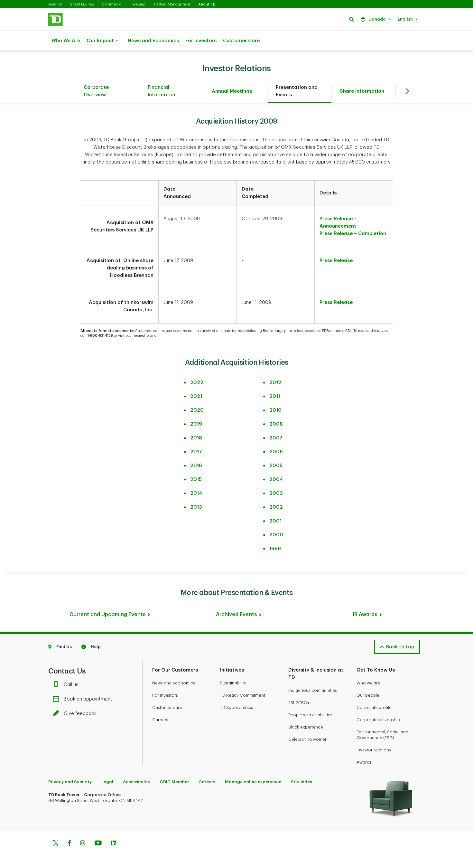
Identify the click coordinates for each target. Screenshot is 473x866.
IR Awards (365, 614)
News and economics (173, 683)
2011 (274, 396)
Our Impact (100, 40)
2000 (276, 534)
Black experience (305, 727)
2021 (196, 396)
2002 (276, 507)
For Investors (201, 40)
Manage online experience (253, 782)
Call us (71, 684)
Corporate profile (374, 707)
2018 (196, 438)
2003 (276, 493)
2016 (196, 465)
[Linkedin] (113, 844)
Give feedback (80, 713)
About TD (207, 4)
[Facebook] (69, 844)
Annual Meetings (232, 91)
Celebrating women (308, 739)
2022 (196, 382)
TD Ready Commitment (242, 695)
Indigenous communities (312, 690)
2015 (196, 479)
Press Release (336, 260)
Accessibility (136, 782)
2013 (196, 507)
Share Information (362, 91)
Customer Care (241, 40)
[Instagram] (82, 844)
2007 (276, 438)
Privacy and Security (70, 782)
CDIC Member (174, 782)
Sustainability (233, 683)
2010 (275, 410)
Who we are (368, 683)
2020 (197, 410)
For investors (165, 695)
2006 (276, 451)
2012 (275, 382)
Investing (138, 4)
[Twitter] (55, 844)
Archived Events (236, 614)
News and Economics (153, 40)
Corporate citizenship (378, 720)
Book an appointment (88, 699)
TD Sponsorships (236, 707)
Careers (160, 720)
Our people (368, 695)
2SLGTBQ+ (299, 703)
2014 (196, 493)
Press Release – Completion (353, 233)
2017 (196, 451)
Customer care (167, 707)
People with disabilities (310, 715)
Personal (55, 4)
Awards (364, 762)
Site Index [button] (301, 782)
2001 (275, 521)
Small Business (82, 4)
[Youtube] (98, 844)
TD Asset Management (171, 4)
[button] (351, 19)
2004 (276, 479)
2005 (276, 465)
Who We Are (65, 40)
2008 (276, 424)
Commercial (112, 4)
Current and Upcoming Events (108, 614)
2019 (196, 424)
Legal (107, 782)
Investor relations (374, 750)
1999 (275, 548)
